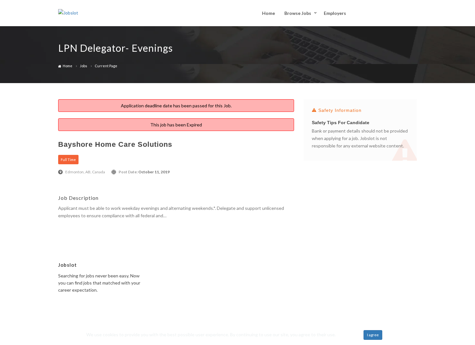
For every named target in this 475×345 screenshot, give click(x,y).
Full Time (68, 159)
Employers (335, 13)
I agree (373, 334)
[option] (360, 132)
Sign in (405, 13)
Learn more (348, 334)
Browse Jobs (297, 13)
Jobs (83, 66)
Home (268, 13)
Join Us (375, 13)
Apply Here (69, 226)
